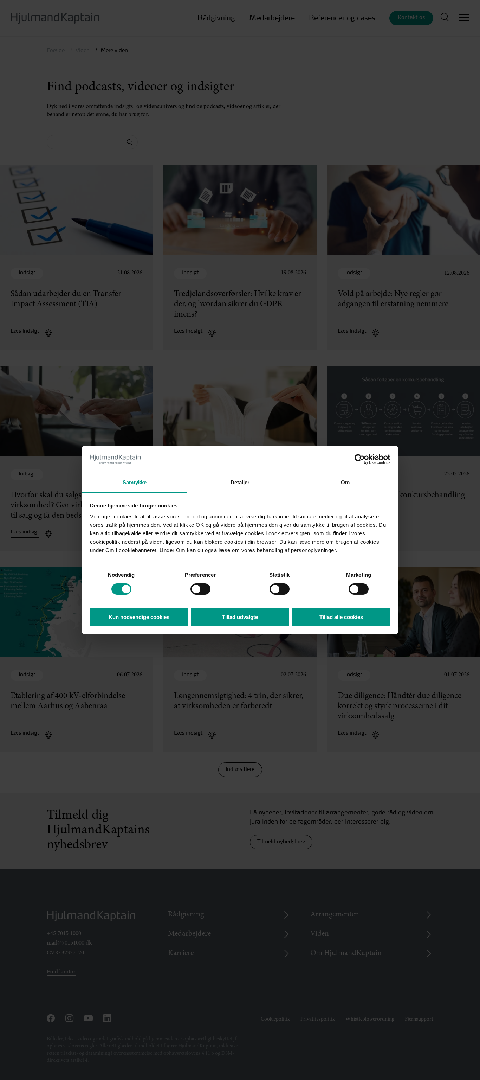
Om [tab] (345, 482)
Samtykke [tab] (135, 482)
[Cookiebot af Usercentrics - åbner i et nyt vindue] (359, 459)
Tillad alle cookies (341, 617)
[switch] (194, 587)
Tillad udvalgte (240, 617)
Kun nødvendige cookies (139, 617)
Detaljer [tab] (240, 482)
